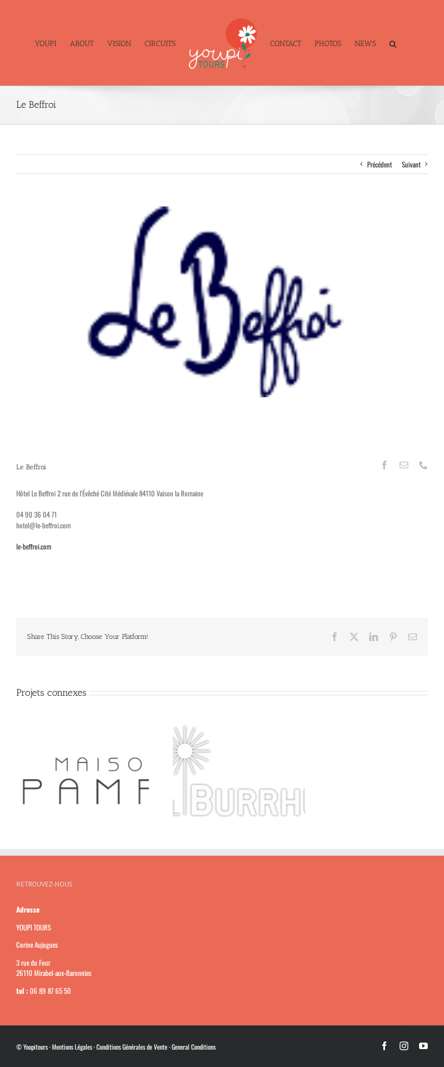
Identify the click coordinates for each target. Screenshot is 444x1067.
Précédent (379, 164)
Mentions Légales (72, 1046)
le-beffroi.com (33, 546)
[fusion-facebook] (384, 465)
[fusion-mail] (404, 465)
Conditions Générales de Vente (131, 1046)
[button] (392, 43)
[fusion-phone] (423, 465)
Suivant (411, 164)
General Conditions (194, 1046)
